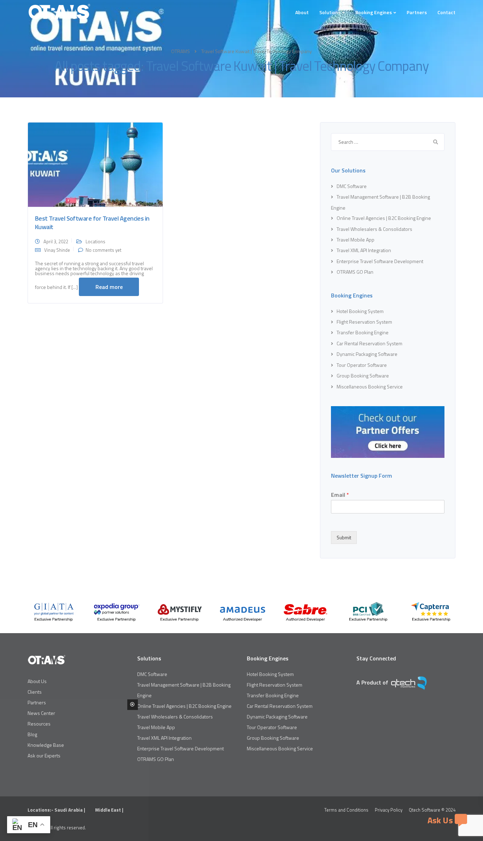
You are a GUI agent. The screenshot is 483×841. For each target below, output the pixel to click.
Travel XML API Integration (364, 250)
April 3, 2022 (55, 241)
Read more (109, 287)
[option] (53, 612)
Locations (95, 241)
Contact (446, 12)
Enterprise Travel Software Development (380, 261)
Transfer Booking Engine (363, 332)
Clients (35, 691)
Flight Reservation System (364, 321)
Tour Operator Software (362, 365)
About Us (37, 681)
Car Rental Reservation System (369, 343)
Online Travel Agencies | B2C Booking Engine (384, 218)
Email (340, 495)
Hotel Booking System (360, 311)
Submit (344, 537)
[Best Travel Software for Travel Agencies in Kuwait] (95, 164)
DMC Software (352, 186)
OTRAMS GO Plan (355, 271)
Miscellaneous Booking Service (370, 386)
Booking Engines (373, 12)
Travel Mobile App (355, 239)
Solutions (330, 12)
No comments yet (103, 250)
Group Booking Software (363, 375)
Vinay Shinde (57, 250)
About (302, 12)
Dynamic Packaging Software (367, 354)
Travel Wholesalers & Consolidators (374, 229)
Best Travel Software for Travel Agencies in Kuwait (92, 223)
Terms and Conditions (346, 809)
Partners (417, 12)
